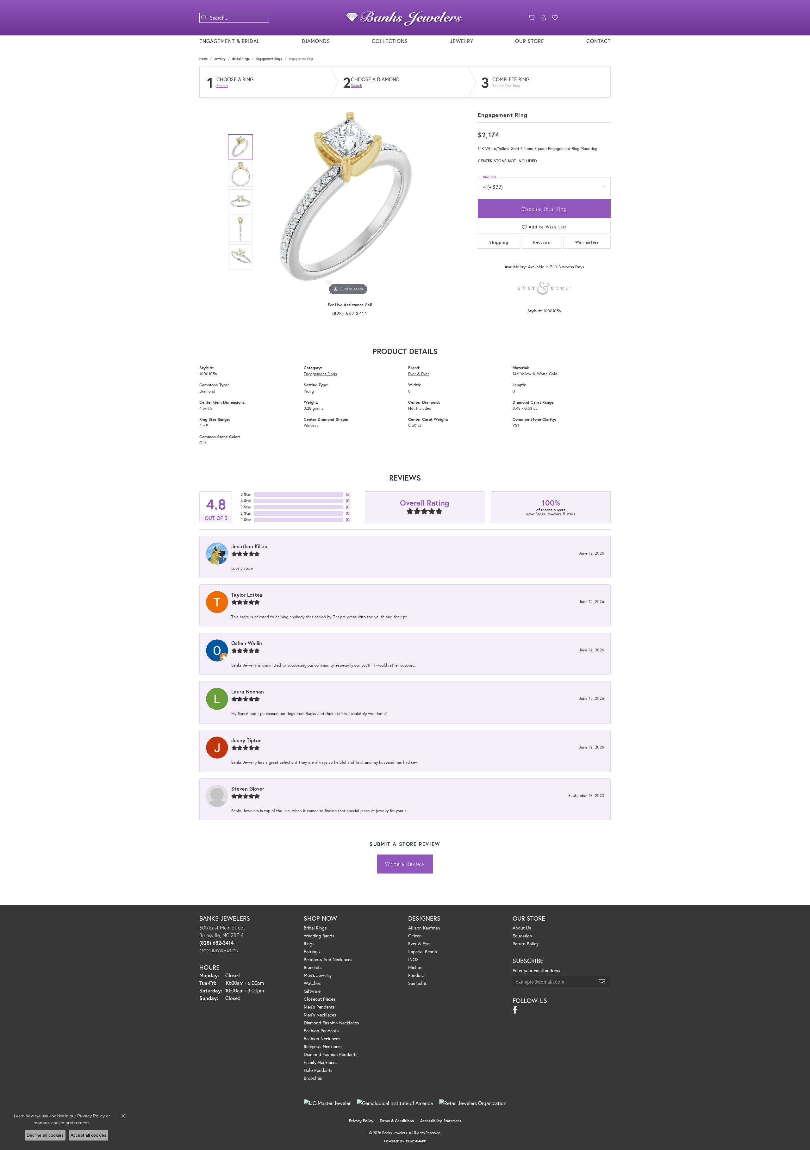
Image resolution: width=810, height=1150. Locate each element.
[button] (531, 17)
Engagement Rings (269, 59)
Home (203, 59)
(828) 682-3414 (349, 313)
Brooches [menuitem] (313, 1078)
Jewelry (461, 41)
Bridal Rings (241, 59)
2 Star (245, 513)
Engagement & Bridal (229, 41)
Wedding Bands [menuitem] (319, 936)
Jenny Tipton (246, 740)
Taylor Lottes (246, 594)
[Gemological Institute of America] (395, 1103)
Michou (415, 967)
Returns (541, 242)
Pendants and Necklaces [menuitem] (328, 959)
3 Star (245, 507)
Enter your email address (536, 970)
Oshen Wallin (246, 643)
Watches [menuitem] (312, 983)
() (348, 494)
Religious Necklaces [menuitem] (323, 1046)
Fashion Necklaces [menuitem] (322, 1038)
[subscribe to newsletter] (602, 981)
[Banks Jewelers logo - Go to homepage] (405, 17)
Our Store (529, 41)
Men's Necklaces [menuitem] (320, 1015)
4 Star (245, 500)
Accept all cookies (88, 1135)
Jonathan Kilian (249, 546)
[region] (348, 202)
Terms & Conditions (397, 1120)
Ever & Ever (418, 373)
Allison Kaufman (424, 928)
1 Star (246, 519)
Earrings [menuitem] (312, 951)
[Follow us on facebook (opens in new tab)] (515, 1010)
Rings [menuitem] (309, 944)
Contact (598, 41)
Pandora (416, 975)
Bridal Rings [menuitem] (315, 928)
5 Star (245, 494)
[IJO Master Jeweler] (327, 1103)
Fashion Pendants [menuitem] (321, 1031)
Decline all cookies (45, 1135)
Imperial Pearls (422, 951)
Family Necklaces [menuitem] (321, 1062)
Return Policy (526, 944)
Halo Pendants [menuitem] (318, 1070)
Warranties (587, 242)
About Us (522, 928)
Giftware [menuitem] (312, 991)
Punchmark (416, 1141)
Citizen (415, 936)
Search (221, 86)
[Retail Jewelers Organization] (472, 1103)
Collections (390, 41)
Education (522, 936)
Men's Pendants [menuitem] (319, 1007)
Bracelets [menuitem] (313, 967)
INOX (413, 959)
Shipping (498, 242)
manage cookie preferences (62, 1122)
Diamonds (316, 41)
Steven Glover (247, 788)
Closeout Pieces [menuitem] (319, 999)
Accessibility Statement (440, 1120)
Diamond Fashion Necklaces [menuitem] (331, 1023)
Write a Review (405, 864)
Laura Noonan (247, 691)
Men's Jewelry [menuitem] (318, 975)
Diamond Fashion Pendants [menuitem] (331, 1054)
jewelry (220, 59)
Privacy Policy (361, 1120)
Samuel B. (417, 983)
